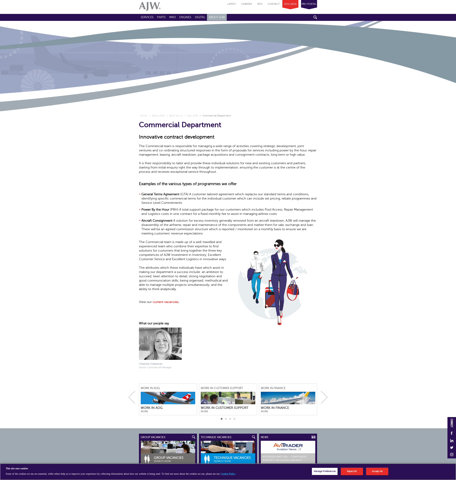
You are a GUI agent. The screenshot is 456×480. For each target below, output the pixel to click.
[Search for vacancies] (228, 447)
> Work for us (174, 115)
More (144, 411)
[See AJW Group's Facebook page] (451, 433)
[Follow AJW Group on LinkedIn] (451, 440)
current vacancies (165, 302)
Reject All (352, 471)
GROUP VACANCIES (153, 437)
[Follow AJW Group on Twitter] (451, 448)
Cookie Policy (228, 474)
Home (143, 115)
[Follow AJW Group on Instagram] (451, 454)
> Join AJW (191, 115)
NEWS (264, 437)
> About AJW (157, 115)
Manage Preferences (325, 471)
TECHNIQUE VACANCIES (216, 437)
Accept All (377, 471)
